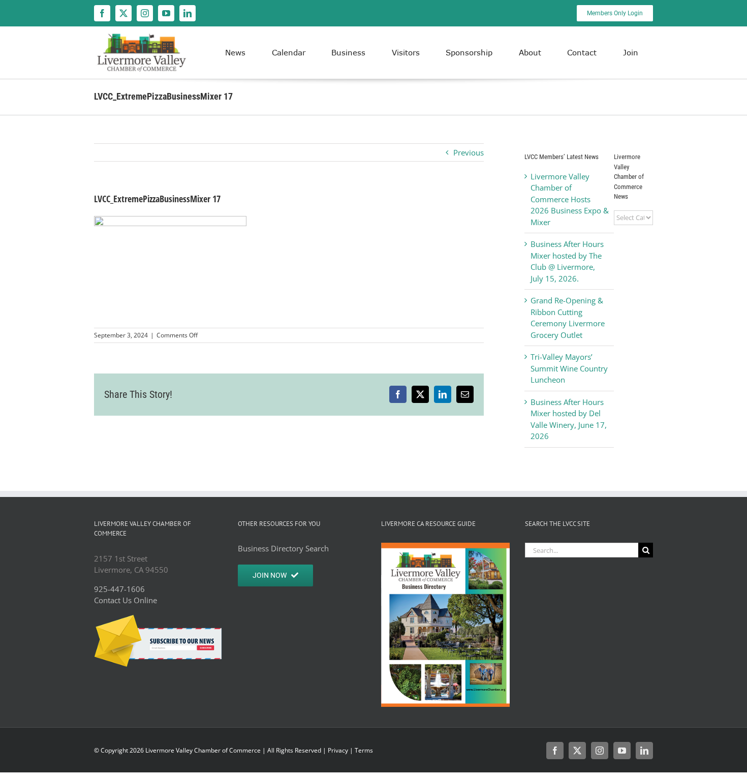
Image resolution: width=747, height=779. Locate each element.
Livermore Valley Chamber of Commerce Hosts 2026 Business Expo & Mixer (570, 199)
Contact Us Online (125, 600)
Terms (364, 750)
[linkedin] (187, 13)
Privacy (338, 750)
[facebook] (102, 13)
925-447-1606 (119, 589)
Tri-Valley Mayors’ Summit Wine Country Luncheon (569, 368)
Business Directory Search (283, 548)
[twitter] (123, 13)
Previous (468, 152)
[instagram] (145, 13)
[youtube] (166, 13)
